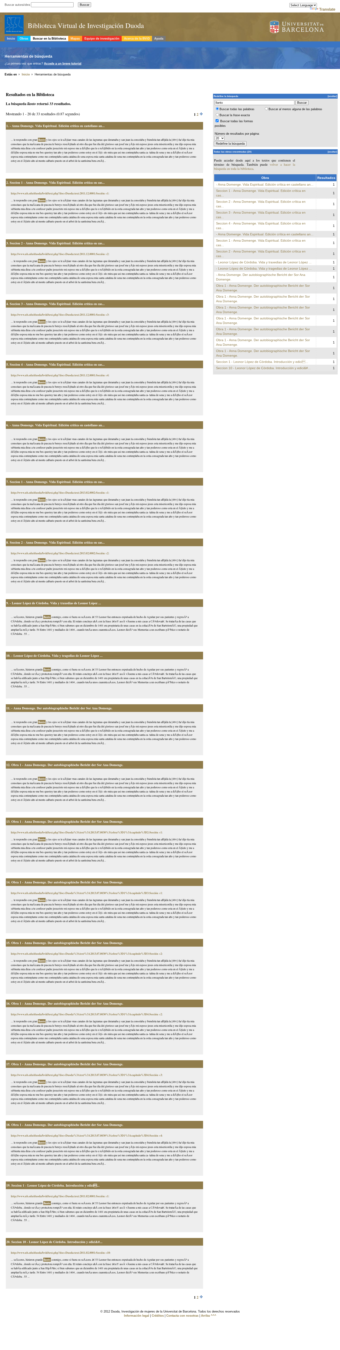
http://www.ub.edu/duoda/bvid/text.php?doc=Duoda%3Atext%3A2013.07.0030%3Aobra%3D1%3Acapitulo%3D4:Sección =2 (86, 1014)
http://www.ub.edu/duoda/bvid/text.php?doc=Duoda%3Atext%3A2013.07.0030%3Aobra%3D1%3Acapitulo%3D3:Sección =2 (86, 954)
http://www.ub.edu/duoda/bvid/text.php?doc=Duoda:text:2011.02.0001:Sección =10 (60, 1253)
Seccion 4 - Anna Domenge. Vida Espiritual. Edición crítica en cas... (57, 364)
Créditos (158, 1315)
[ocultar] (332, 96)
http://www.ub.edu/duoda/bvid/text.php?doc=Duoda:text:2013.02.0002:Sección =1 (59, 493)
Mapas (75, 38)
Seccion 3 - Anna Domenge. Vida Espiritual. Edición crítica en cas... (57, 303)
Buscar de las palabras (295, 109)
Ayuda (158, 38)
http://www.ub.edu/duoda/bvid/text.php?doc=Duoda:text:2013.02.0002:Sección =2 (59, 553)
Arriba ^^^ (208, 1315)
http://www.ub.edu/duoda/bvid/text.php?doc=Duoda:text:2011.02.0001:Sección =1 (59, 1196)
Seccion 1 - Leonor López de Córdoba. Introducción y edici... (55, 1185)
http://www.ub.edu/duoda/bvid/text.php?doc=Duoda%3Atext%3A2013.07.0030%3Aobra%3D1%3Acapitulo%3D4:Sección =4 (86, 1136)
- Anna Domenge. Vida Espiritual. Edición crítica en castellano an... (57, 125)
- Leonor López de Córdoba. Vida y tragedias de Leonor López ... (57, 655)
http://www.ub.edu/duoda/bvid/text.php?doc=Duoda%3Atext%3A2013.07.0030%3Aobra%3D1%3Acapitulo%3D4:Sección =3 (86, 1075)
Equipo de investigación (101, 38)
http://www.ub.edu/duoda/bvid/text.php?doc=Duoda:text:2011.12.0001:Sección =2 (59, 254)
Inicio (11, 38)
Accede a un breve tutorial (62, 63)
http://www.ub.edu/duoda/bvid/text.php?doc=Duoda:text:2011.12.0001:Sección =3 (59, 315)
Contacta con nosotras (182, 1315)
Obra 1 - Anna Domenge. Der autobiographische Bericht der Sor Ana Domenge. (67, 764)
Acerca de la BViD (137, 38)
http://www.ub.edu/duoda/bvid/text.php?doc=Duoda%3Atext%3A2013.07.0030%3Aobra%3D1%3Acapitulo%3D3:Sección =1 (86, 893)
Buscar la (234, 115)
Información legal (136, 1315)
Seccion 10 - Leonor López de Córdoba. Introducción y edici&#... (56, 1241)
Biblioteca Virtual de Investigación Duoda (86, 25)
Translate (327, 9)
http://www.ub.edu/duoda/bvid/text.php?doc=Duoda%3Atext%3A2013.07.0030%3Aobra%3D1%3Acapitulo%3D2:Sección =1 (86, 832)
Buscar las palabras (236, 109)
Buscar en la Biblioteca (49, 38)
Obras (24, 38)
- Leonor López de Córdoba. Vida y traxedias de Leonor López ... (55, 603)
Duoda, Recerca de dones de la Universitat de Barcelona (303, 27)
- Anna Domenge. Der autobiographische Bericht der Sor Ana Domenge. (61, 708)
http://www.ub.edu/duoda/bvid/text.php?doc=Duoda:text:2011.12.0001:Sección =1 (59, 193)
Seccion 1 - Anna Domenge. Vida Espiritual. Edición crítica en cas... (57, 182)
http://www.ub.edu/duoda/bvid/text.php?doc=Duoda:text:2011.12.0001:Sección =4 (59, 375)
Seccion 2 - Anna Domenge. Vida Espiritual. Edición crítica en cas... (57, 243)
